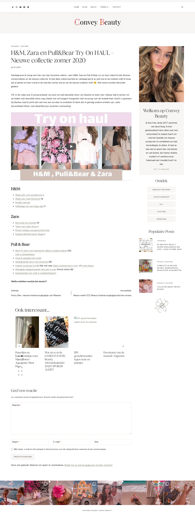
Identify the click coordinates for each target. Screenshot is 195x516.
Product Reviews (161, 189)
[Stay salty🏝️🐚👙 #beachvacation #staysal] (183, 493)
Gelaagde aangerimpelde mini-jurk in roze (35, 269)
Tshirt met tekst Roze (26, 226)
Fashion (15, 46)
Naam (16, 442)
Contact (117, 7)
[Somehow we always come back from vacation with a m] (110, 493)
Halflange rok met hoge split (29, 206)
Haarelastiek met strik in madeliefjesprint (35, 273)
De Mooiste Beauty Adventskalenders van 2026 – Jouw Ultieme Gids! (169, 247)
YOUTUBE (161, 211)
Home (76, 7)
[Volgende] (123, 346)
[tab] (22, 356)
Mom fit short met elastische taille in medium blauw (41, 250)
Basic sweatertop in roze (65, 265)
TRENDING (161, 219)
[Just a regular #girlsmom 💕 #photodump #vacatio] (36, 493)
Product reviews (165, 262)
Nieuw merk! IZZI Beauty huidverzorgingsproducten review (102, 293)
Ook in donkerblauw (25, 254)
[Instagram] (16, 7)
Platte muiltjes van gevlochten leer (32, 230)
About (94, 7)
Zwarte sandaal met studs (28, 258)
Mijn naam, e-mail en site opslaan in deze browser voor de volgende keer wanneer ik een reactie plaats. (60, 449)
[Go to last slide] (19, 346)
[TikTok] (12, 7)
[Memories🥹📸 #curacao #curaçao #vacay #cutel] (85, 493)
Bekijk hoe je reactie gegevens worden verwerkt (88, 465)
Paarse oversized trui (25, 265)
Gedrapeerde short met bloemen (31, 262)
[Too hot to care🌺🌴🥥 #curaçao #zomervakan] (158, 493)
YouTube (24, 46)
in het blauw (87, 265)
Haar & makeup (161, 197)
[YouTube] (20, 7)
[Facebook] (24, 7)
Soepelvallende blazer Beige (29, 234)
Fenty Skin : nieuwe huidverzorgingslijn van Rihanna (36, 293)
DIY (161, 204)
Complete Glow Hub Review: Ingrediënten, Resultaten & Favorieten (169, 268)
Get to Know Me (161, 169)
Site (96, 442)
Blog (84, 7)
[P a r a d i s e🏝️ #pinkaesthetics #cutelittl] (12, 493)
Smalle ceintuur (22, 202)
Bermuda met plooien (26, 223)
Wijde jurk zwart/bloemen (28, 199)
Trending (161, 241)
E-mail (57, 442)
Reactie (16, 405)
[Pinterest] (28, 7)
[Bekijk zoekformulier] (182, 7)
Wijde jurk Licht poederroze (29, 195)
